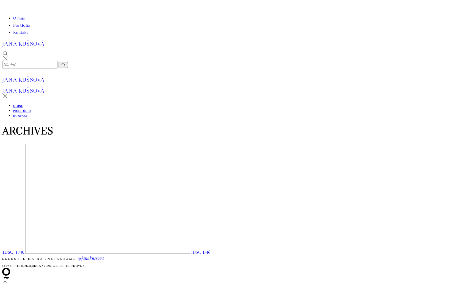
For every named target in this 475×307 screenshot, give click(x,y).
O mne (19, 18)
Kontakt (20, 32)
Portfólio (21, 25)
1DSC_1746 (13, 252)
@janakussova (91, 258)
